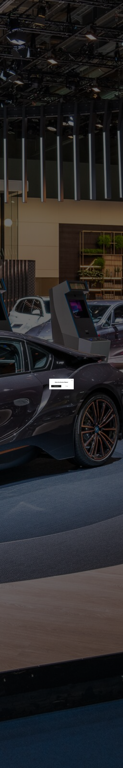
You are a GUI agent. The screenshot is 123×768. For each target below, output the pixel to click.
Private (67, 386)
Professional (56, 386)
